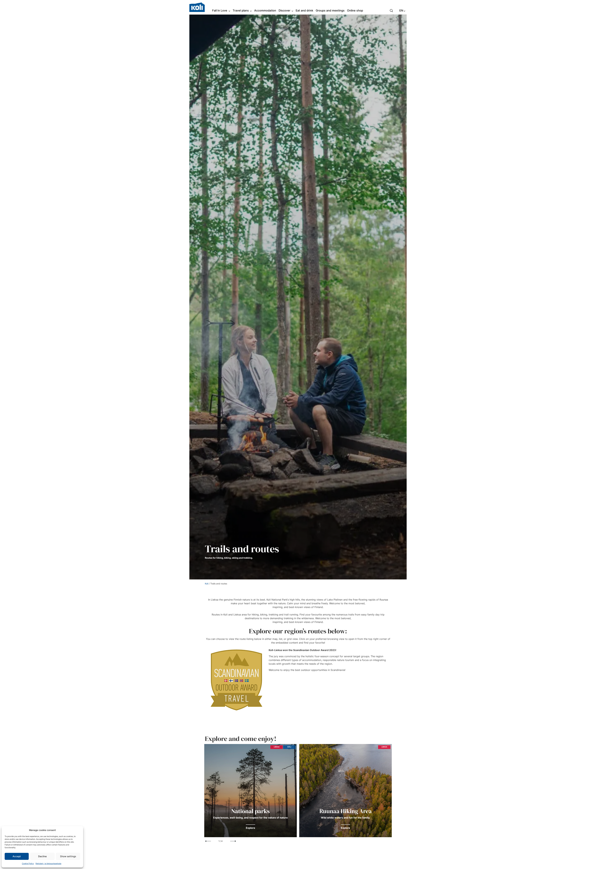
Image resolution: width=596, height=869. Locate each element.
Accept (17, 856)
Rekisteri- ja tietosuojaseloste (48, 863)
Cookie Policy (28, 863)
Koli (206, 583)
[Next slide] (233, 841)
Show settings (68, 856)
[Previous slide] (208, 841)
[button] (391, 10)
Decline (42, 856)
